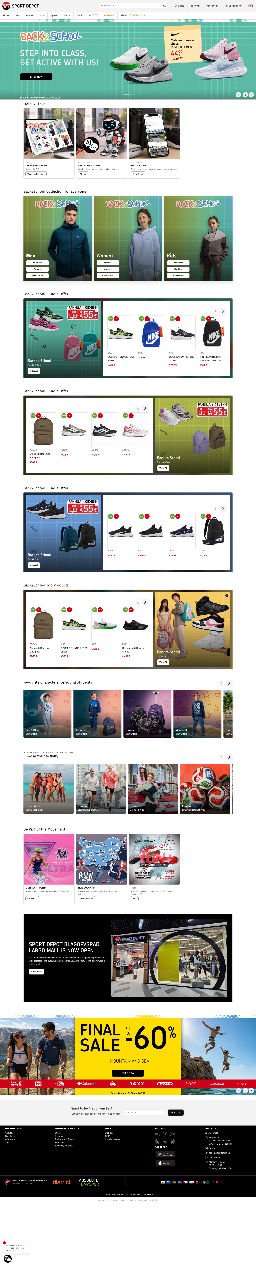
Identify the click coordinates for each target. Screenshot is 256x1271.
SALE (80, 15)
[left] (215, 311)
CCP (107, 1136)
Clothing (179, 269)
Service (8, 1142)
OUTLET (93, 15)
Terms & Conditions (133, 1194)
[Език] (250, 6)
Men (17, 15)
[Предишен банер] (245, 94)
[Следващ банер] (251, 94)
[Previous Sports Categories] (221, 757)
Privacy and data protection (113, 1194)
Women (29, 15)
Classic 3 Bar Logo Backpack (40, 456)
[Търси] (165, 6)
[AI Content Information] (227, 595)
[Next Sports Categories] (229, 757)
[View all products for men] (57, 238)
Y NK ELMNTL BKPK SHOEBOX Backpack (211, 359)
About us (9, 1133)
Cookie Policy (148, 1194)
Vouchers (59, 1142)
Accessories (38, 276)
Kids (42, 15)
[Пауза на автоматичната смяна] (238, 94)
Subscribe (175, 1112)
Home (6, 15)
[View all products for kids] (198, 238)
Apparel (39, 269)
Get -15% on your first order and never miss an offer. (95, 1111)
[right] (223, 311)
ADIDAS (33, 450)
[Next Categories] (229, 683)
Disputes (109, 1133)
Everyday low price (64, 1146)
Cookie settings (112, 1139)
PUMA (110, 551)
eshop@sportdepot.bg (219, 1153)
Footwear (39, 263)
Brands (66, 15)
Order (57, 1133)
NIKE (109, 353)
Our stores (10, 1136)
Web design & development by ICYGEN (143, 1200)
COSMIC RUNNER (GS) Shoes (120, 359)
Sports (54, 15)
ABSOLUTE (133, 15)
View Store (36, 971)
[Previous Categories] (221, 683)
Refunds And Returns (65, 1139)
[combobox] (134, 5)
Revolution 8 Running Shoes (133, 650)
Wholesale (10, 1139)
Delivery (59, 1136)
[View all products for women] (128, 238)
